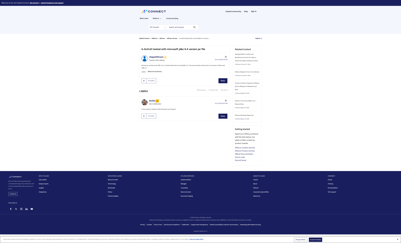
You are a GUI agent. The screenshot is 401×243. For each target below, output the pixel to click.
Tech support (332, 192)
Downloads (111, 188)
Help (246, 11)
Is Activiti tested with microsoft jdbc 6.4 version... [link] (194, 38)
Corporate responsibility (261, 192)
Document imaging (187, 196)
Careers (255, 180)
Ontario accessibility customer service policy (224, 225)
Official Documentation (244, 154)
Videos (110, 192)
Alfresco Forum (172, 38)
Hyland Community (233, 11)
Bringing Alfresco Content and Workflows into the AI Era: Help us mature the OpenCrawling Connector (246, 57)
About (255, 184)
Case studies (43, 180)
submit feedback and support (52, 3)
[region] (200, 239)
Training (330, 184)
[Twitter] (16, 208)
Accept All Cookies (315, 240)
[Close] (397, 239)
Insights (41, 188)
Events (330, 180)
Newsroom (256, 196)
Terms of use (158, 225)
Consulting (184, 188)
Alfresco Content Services (245, 147)
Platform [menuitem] (156, 18)
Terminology (112, 184)
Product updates (113, 196)
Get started (34, 3)
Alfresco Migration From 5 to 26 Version (247, 72)
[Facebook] (10, 208)
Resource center (113, 180)
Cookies (149, 225)
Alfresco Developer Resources (244, 115)
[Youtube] (31, 208)
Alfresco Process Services (155, 71)
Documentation (333, 188)
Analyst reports (43, 184)
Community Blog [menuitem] (172, 18)
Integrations (43, 192)
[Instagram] (21, 208)
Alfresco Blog (239, 93)
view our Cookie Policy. (196, 239)
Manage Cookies (300, 240)
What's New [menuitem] (144, 18)
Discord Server (240, 160)
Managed (183, 184)
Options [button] (258, 38)
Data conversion (186, 192)
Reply (223, 80)
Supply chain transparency (199, 225)
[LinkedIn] (26, 208)
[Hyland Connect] (154, 11)
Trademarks (185, 225)
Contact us (13, 194)
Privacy (142, 225)
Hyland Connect (144, 38)
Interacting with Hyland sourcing (250, 225)
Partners (256, 188)
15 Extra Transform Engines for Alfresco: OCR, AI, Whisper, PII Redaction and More (247, 86)
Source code (240, 157)
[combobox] (182, 27)
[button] (144, 80)
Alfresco (162, 38)
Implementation (186, 180)
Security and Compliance (172, 225)
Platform (154, 38)
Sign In (253, 11)
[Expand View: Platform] (161, 18)
